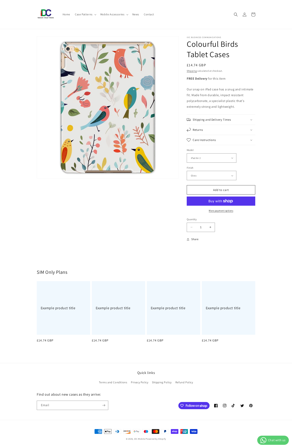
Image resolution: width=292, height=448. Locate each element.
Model (190, 150)
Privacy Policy (139, 382)
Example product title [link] (58, 308)
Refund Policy (184, 382)
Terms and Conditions (113, 382)
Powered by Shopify (156, 438)
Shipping (192, 70)
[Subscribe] (103, 405)
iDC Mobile (139, 438)
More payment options (221, 210)
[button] (85, 14)
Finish (190, 167)
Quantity (192, 219)
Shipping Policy (162, 382)
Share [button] (195, 239)
